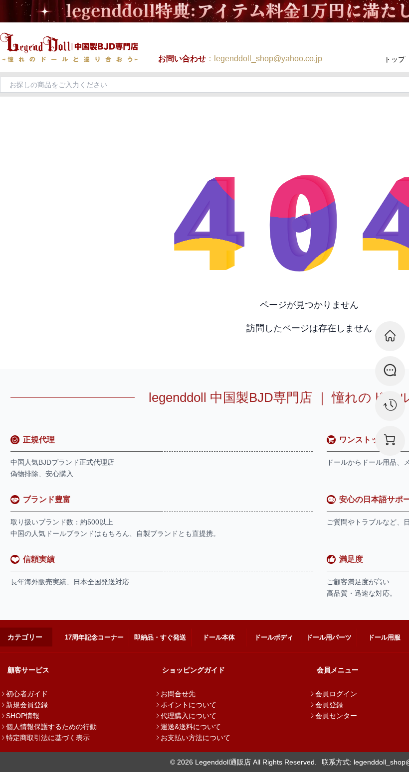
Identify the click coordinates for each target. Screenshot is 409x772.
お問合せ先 (178, 694)
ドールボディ (273, 637)
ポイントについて (188, 705)
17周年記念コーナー (94, 637)
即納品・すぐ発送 (160, 637)
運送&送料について (191, 727)
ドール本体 (219, 637)
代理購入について (188, 716)
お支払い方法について (195, 738)
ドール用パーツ (329, 637)
